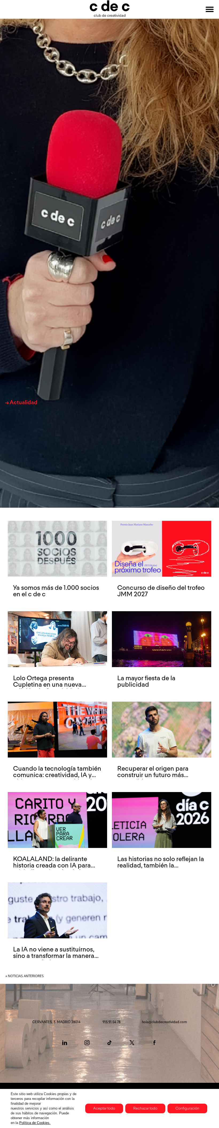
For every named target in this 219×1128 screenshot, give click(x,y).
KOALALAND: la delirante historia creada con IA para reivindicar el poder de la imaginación (52, 869)
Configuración (187, 1108)
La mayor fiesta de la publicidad (146, 681)
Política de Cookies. (34, 1123)
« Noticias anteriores (24, 975)
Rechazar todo (145, 1108)
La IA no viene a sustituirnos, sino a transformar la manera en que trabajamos (53, 956)
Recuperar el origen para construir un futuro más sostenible (153, 775)
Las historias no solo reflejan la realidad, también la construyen (160, 865)
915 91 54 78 (111, 1022)
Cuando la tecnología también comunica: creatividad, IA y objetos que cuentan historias (57, 775)
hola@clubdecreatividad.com (164, 1022)
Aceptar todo (104, 1108)
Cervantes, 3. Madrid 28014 (56, 1022)
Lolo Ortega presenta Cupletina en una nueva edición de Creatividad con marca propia (52, 688)
